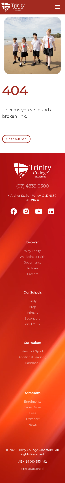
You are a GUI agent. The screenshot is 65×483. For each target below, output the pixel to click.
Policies (32, 268)
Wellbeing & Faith (32, 256)
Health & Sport (32, 351)
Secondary (32, 318)
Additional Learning (32, 357)
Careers (32, 274)
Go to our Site (16, 139)
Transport (32, 419)
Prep (32, 307)
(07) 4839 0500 (32, 186)
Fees (32, 413)
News (32, 424)
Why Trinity (32, 251)
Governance (33, 262)
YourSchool (35, 469)
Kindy (33, 301)
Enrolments (32, 401)
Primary (32, 312)
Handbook (32, 363)
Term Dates (32, 407)
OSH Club (32, 324)
